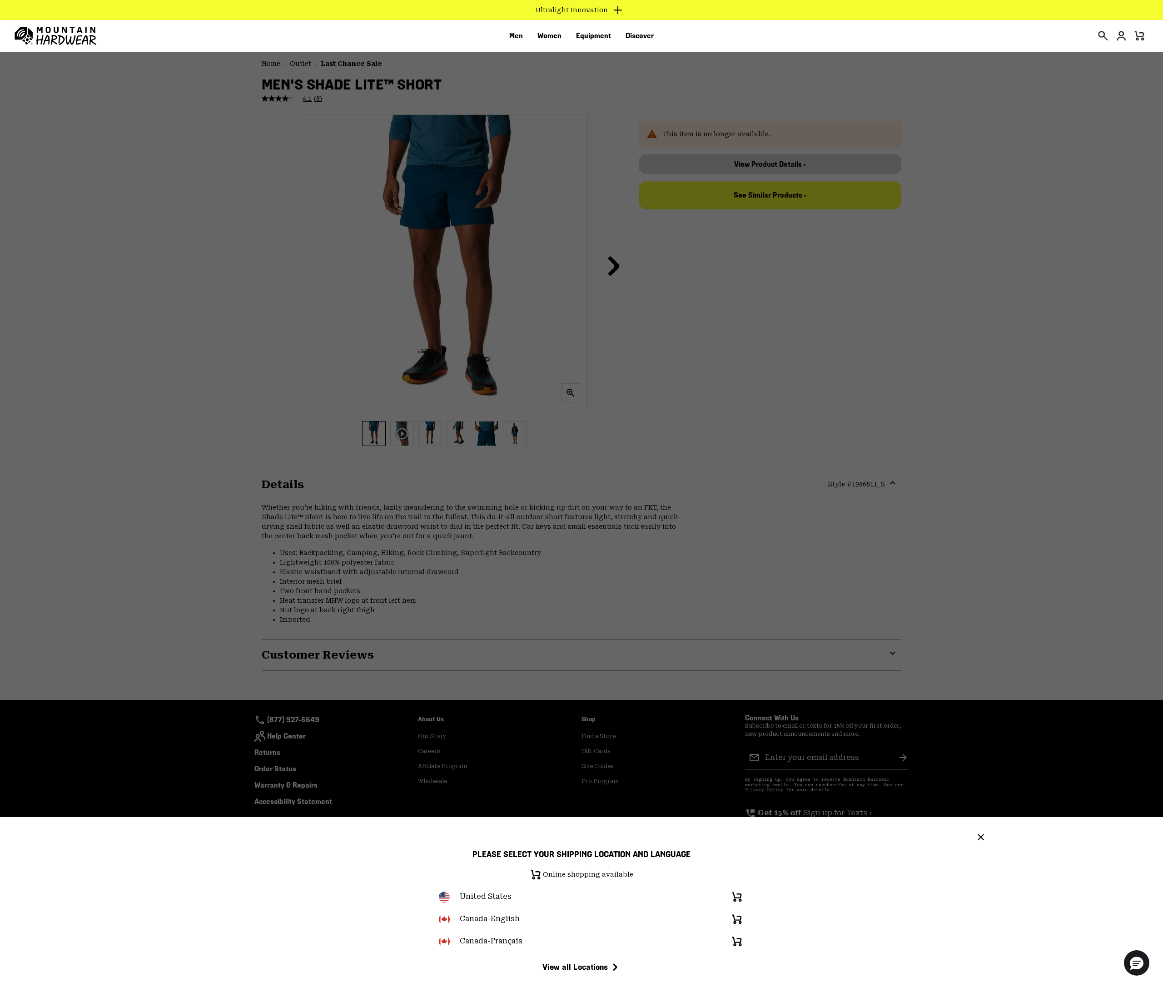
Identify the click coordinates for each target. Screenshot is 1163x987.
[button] (1136, 963)
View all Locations (575, 967)
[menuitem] (516, 36)
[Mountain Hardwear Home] (55, 36)
